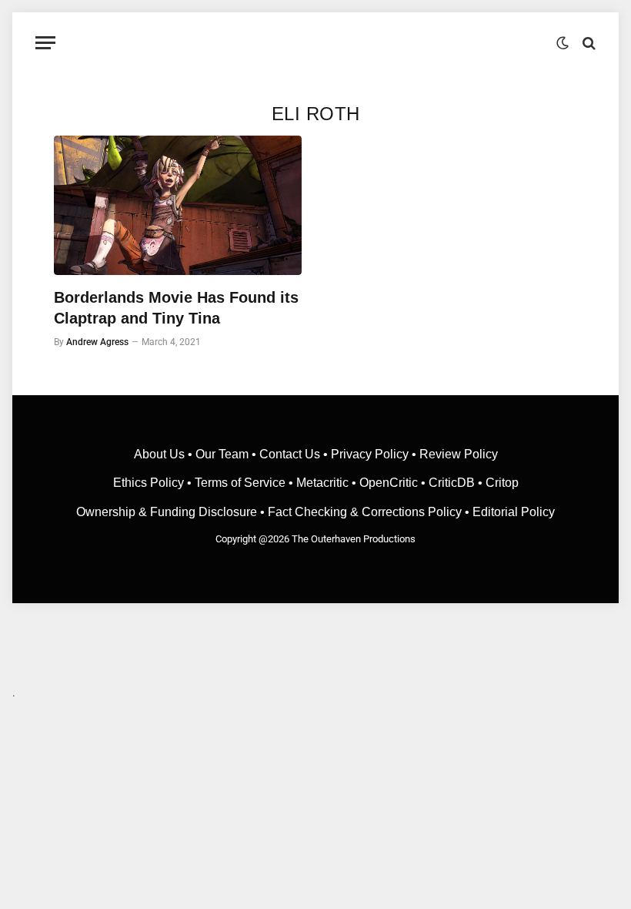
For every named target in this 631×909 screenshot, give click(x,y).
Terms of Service (240, 482)
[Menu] (45, 42)
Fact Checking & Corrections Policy (365, 511)
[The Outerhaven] (315, 42)
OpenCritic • (394, 482)
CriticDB (452, 482)
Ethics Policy (150, 482)
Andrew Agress (97, 342)
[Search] (587, 42)
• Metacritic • (322, 482)
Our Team (222, 454)
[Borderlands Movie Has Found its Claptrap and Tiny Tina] (178, 205)
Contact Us (289, 454)
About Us (161, 454)
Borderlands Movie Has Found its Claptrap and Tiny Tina (176, 308)
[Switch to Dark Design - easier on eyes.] (563, 43)
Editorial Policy (513, 511)
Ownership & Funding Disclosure (168, 511)
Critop (502, 482)
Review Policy (458, 454)
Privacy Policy (370, 454)
